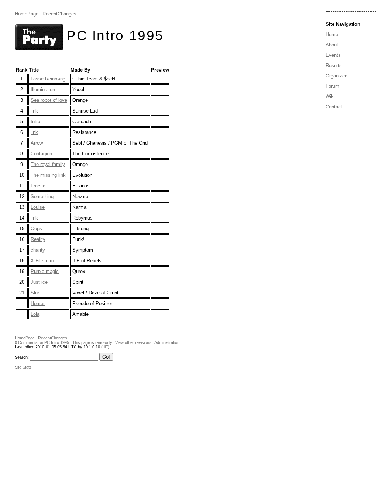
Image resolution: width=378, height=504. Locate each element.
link (34, 111)
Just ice (39, 282)
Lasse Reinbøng (48, 79)
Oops (36, 228)
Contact (334, 107)
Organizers (337, 76)
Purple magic (45, 271)
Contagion (41, 153)
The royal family (48, 164)
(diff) (105, 347)
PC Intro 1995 (115, 35)
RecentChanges (59, 14)
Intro (35, 121)
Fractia (38, 186)
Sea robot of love (49, 100)
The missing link (48, 175)
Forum (332, 86)
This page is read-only (92, 342)
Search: (22, 357)
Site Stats (23, 367)
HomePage (26, 14)
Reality (38, 239)
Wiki (330, 96)
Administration (166, 342)
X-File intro (42, 260)
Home (332, 34)
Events (333, 55)
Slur (35, 293)
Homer (38, 303)
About (332, 45)
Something (42, 196)
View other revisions (133, 342)
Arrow (37, 143)
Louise (38, 207)
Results (334, 65)
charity (38, 250)
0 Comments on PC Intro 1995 (42, 342)
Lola (35, 314)
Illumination (43, 89)
